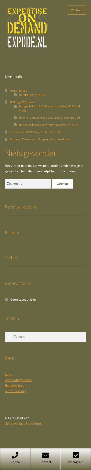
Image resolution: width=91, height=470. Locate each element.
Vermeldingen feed (18, 380)
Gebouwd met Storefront (23, 423)
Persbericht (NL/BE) (31, 95)
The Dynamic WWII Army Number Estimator (36, 132)
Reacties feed (14, 385)
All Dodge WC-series (22, 102)
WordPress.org (15, 391)
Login (9, 374)
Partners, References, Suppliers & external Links (40, 139)
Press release (18, 90)
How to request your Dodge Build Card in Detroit (49, 117)
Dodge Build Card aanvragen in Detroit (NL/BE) (48, 125)
